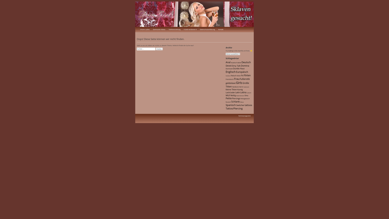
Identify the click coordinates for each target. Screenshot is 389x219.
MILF (228, 95)
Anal (228, 62)
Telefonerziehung (175, 29)
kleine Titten (231, 89)
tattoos (248, 105)
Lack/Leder (230, 92)
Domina (245, 65)
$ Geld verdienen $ (190, 29)
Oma (246, 95)
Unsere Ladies (145, 29)
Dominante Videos (159, 29)
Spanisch (231, 105)
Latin (237, 92)
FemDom (228, 76)
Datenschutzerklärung (207, 29)
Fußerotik (245, 78)
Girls (239, 83)
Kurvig (240, 89)
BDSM (239, 63)
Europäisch (242, 72)
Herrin (241, 87)
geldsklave (231, 83)
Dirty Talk (236, 65)
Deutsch (246, 62)
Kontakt (220, 29)
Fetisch (233, 76)
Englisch (231, 72)
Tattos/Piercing (234, 108)
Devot (228, 65)
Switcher (240, 105)
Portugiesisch (245, 99)
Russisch (228, 102)
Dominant (229, 69)
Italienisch (246, 87)
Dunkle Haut (239, 68)
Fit (242, 75)
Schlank (235, 101)
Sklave (242, 102)
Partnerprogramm (244, 116)
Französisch (230, 79)
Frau (236, 79)
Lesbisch (249, 92)
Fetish (239, 76)
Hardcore (235, 87)
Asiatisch (234, 63)
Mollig (233, 95)
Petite (229, 98)
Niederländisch (240, 95)
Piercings (236, 98)
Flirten (247, 75)
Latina (243, 92)
